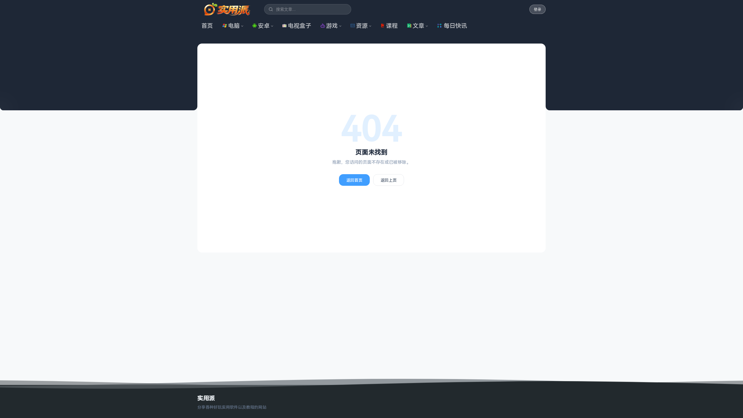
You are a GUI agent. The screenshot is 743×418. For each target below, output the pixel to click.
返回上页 (388, 180)
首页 (207, 26)
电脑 (234, 26)
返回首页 (354, 180)
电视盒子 (299, 26)
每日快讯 (455, 26)
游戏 (332, 26)
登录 (537, 9)
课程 (392, 26)
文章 (418, 26)
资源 (362, 26)
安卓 (264, 26)
